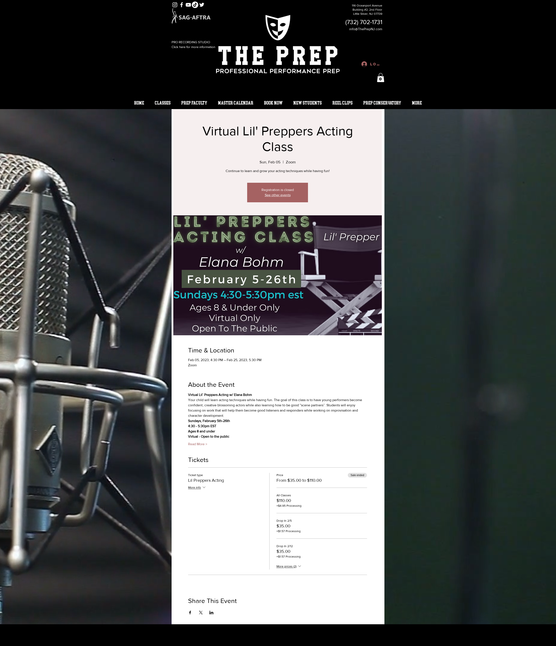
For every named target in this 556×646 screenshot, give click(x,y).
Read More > (197, 444)
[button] (380, 77)
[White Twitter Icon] (202, 5)
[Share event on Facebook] (190, 612)
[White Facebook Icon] (181, 5)
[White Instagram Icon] (175, 5)
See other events (278, 195)
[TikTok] (195, 5)
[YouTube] (188, 5)
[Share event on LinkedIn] (211, 612)
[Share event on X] (201, 612)
